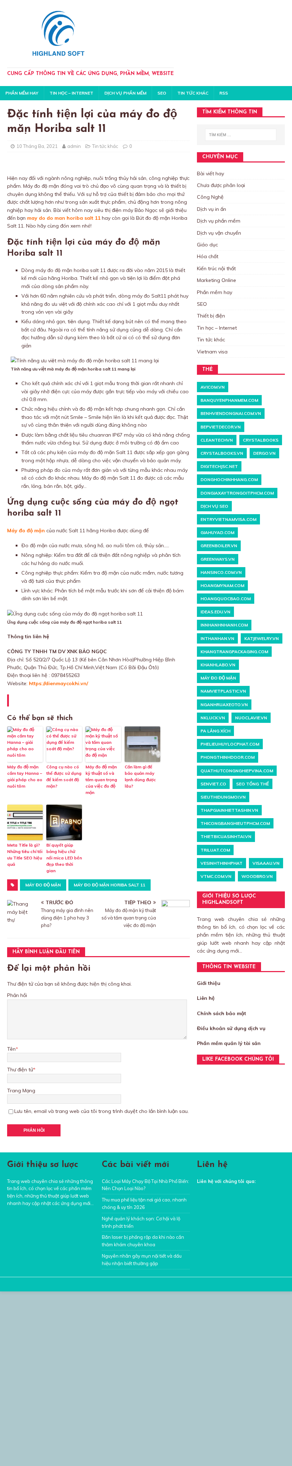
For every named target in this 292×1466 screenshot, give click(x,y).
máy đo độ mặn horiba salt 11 (109, 884)
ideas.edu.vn (215, 611)
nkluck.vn (212, 717)
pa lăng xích (215, 731)
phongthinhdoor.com (227, 757)
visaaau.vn (266, 863)
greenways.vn (217, 559)
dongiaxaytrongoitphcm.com (237, 493)
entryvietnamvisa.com (228, 519)
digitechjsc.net (219, 466)
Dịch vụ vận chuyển (219, 233)
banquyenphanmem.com (229, 400)
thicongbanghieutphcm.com (235, 823)
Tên (11, 1049)
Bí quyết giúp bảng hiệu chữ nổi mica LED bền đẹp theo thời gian (64, 857)
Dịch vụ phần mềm (125, 93)
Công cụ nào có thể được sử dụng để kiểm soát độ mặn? (64, 776)
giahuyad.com (217, 532)
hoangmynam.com (222, 585)
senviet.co (213, 784)
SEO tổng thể (252, 784)
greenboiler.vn (218, 545)
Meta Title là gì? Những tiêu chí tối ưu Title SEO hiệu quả (24, 854)
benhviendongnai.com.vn (230, 413)
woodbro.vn (257, 876)
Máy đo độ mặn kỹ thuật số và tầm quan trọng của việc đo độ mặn (101, 779)
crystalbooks (260, 440)
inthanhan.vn (217, 638)
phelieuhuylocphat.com (229, 744)
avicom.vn (212, 387)
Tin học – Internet (71, 93)
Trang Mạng (21, 1090)
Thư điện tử (20, 1069)
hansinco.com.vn (221, 572)
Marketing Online (216, 280)
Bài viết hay (210, 173)
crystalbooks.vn (221, 453)
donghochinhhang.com (229, 479)
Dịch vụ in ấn (211, 209)
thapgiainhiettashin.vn (229, 810)
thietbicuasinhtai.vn (225, 836)
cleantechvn (216, 440)
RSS (223, 93)
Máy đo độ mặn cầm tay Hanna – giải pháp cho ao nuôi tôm (24, 776)
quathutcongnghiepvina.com (236, 770)
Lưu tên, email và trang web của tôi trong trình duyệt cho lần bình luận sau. (101, 1111)
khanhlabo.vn (217, 664)
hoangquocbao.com (225, 598)
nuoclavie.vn (251, 717)
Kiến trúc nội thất (216, 268)
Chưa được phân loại (221, 185)
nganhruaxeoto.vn (224, 704)
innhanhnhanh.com (224, 625)
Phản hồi (17, 995)
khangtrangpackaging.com (234, 651)
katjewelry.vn (261, 638)
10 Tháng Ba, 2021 (37, 146)
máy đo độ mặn (43, 884)
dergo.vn (264, 453)
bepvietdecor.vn (220, 427)
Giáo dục (207, 244)
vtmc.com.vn (215, 876)
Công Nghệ (210, 197)
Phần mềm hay (21, 93)
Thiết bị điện (211, 316)
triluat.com (215, 850)
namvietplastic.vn (223, 691)
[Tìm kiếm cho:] (240, 135)
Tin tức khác (192, 93)
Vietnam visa (212, 351)
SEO (161, 93)
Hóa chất (207, 256)
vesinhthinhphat (221, 863)
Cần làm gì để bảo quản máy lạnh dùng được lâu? (140, 776)
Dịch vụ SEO (214, 506)
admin (74, 146)
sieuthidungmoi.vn (223, 797)
